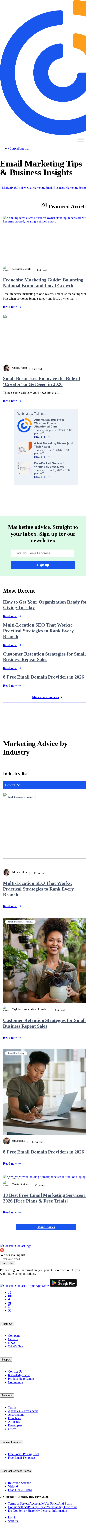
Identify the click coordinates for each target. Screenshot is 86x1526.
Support (6, 1359)
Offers (12, 1429)
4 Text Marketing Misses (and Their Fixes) (53, 445)
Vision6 (13, 1486)
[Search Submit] (44, 205)
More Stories (46, 1227)
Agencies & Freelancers (23, 1411)
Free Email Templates (21, 1457)
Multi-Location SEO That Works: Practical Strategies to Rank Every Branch (38, 630)
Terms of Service (18, 1503)
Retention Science (19, 1483)
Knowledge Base (19, 1375)
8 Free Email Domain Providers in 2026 (43, 677)
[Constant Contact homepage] (15, 1246)
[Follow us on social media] (9, 1292)
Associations (16, 1414)
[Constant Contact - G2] (16, 1251)
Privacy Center (37, 1507)
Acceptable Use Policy (43, 1503)
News (11, 1342)
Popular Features (11, 1442)
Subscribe (7, 1263)
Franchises (14, 1418)
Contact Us (15, 1371)
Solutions (7, 1395)
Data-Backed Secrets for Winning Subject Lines (50, 465)
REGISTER (41, 436)
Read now (10, 906)
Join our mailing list (12, 1255)
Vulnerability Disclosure (62, 1507)
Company (14, 1335)
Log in (14, 148)
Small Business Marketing (61, 187)
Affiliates (14, 1421)
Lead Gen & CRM (20, 1490)
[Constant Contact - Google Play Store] (63, 1285)
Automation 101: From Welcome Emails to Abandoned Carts (49, 423)
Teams (12, 1407)
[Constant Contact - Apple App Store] (25, 1285)
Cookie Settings (18, 1507)
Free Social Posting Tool (23, 1454)
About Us (7, 1323)
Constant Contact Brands (16, 1470)
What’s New (16, 1346)
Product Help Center (21, 1378)
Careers (13, 1339)
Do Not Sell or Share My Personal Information (37, 1510)
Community (15, 1382)
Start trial (23, 148)
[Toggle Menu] (81, 140)
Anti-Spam (65, 1503)
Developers (15, 1425)
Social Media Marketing (30, 187)
